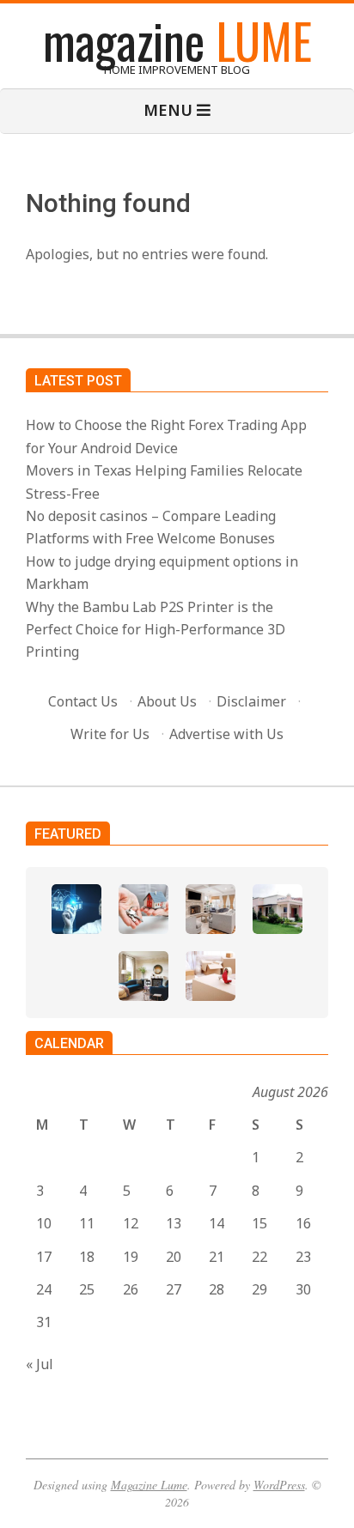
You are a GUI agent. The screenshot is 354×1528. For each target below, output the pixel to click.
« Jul (39, 1364)
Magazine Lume (149, 1484)
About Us (167, 701)
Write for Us (110, 734)
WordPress (279, 1484)
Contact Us (83, 701)
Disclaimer (251, 701)
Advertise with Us (226, 734)
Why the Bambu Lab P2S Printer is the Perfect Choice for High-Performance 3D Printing (155, 629)
